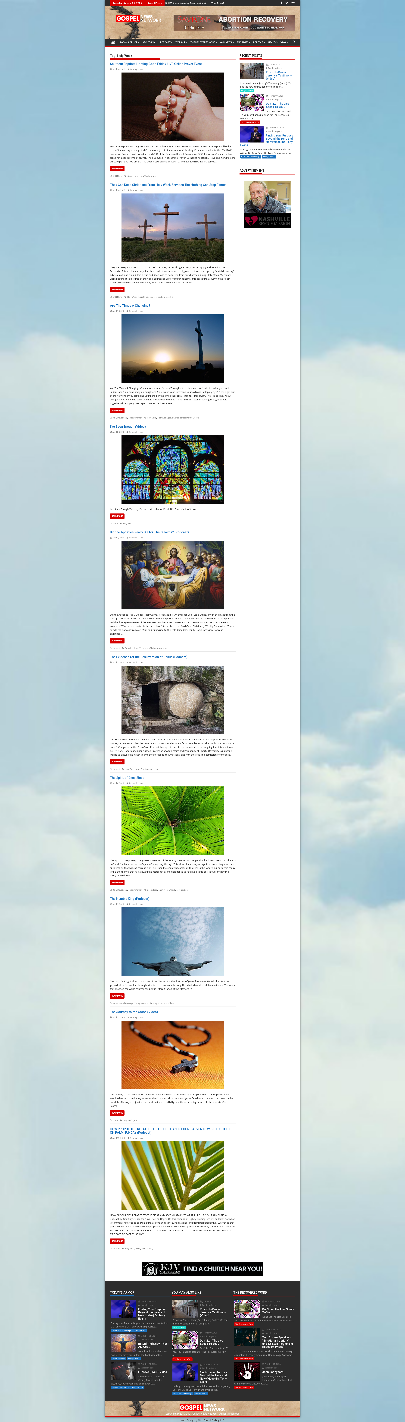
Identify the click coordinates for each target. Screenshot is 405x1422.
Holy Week (144, 176)
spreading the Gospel (189, 417)
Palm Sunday (147, 1248)
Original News (247, 90)
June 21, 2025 (274, 64)
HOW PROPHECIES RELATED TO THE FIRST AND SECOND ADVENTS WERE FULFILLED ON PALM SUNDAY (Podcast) (170, 1130)
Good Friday (133, 176)
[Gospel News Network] (113, 42)
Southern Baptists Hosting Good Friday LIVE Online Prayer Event (156, 64)
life (151, 297)
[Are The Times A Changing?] (173, 348)
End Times (242, 42)
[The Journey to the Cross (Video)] (173, 1055)
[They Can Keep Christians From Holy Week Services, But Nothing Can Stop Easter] (173, 227)
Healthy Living (277, 42)
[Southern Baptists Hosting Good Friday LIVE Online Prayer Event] (173, 107)
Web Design (187, 1420)
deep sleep (152, 890)
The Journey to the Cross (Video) (134, 1012)
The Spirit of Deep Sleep (127, 778)
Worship (180, 42)
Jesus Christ (143, 297)
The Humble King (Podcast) (130, 899)
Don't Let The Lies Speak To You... (215, 3)
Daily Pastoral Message (122, 1003)
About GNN (148, 42)
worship (169, 297)
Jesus (136, 1120)
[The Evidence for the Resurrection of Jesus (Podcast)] (173, 700)
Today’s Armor (128, 42)
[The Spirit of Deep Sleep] (173, 820)
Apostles (129, 648)
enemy (162, 890)
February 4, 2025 (276, 96)
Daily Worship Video (120, 1387)
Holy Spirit (151, 417)
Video (115, 523)
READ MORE (117, 168)
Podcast (165, 42)
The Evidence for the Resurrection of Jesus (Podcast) (149, 657)
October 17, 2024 (272, 1364)
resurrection (159, 297)
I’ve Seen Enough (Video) (128, 426)
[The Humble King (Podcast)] (173, 941)
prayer (154, 176)
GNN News (226, 42)
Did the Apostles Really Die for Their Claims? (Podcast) (149, 532)
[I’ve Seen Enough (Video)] (173, 469)
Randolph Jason (137, 69)
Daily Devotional (119, 417)
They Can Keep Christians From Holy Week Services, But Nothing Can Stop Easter (168, 185)
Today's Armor (135, 417)
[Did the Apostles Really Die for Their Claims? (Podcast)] (173, 575)
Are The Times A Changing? (130, 305)
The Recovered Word (202, 42)
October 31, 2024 (276, 127)
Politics (258, 42)
